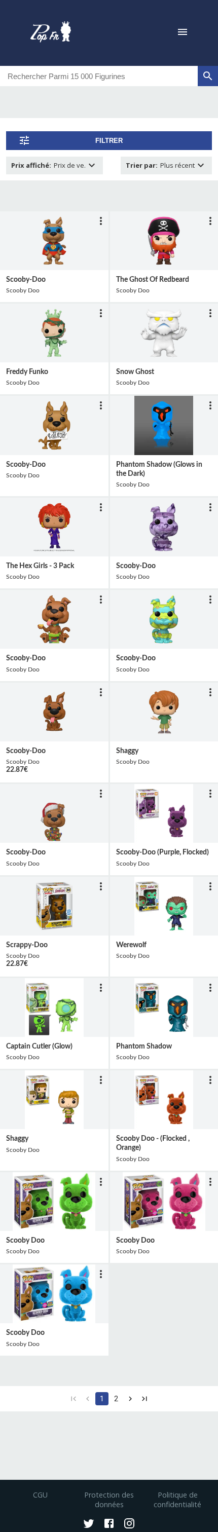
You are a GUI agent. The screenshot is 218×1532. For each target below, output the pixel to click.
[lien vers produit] (54, 240)
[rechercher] (208, 76)
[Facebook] (109, 1524)
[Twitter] (89, 1524)
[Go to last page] (144, 1398)
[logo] (50, 33)
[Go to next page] (130, 1398)
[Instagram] (129, 1524)
